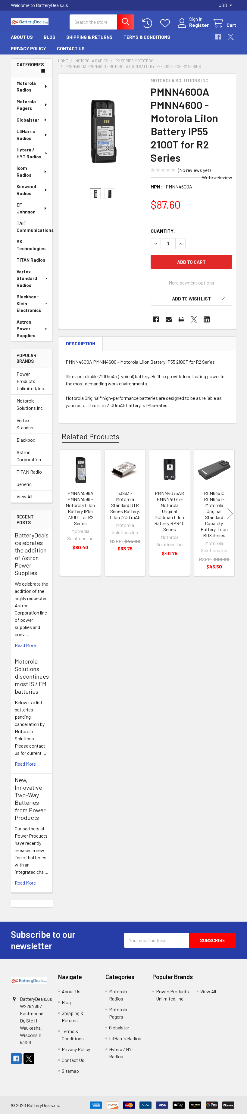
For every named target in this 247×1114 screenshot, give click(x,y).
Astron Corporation (29, 455)
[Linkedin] (206, 319)
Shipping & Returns (89, 37)
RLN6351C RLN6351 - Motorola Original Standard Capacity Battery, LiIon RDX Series (214, 514)
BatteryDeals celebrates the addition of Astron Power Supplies (31, 553)
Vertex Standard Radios (27, 278)
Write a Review (217, 177)
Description (80, 343)
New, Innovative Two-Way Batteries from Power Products (30, 798)
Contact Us (71, 48)
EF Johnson (26, 208)
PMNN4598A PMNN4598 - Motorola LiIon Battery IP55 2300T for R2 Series (80, 508)
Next (230, 514)
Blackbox (26, 440)
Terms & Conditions (147, 37)
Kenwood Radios (26, 190)
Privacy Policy (28, 48)
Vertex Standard (26, 423)
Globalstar (28, 120)
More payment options (191, 282)
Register (199, 25)
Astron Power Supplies (26, 328)
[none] (103, 131)
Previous (64, 514)
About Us (22, 37)
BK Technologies (31, 245)
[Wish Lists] (166, 23)
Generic (24, 484)
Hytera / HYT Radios (29, 153)
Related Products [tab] (90, 436)
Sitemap (70, 1071)
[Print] (181, 319)
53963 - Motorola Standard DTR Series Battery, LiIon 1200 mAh (125, 505)
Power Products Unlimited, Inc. (31, 381)
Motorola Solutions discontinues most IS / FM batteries (32, 676)
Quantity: (163, 231)
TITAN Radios (31, 260)
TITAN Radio (29, 472)
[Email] (168, 319)
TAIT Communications (34, 226)
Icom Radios (24, 171)
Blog (49, 37)
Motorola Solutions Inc (30, 404)
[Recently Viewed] (149, 23)
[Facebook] (218, 36)
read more (25, 645)
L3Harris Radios (26, 135)
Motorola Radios (26, 86)
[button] (191, 299)
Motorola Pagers (26, 105)
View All (24, 496)
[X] (230, 36)
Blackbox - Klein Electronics (29, 303)
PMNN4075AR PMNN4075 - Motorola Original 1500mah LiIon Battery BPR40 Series (169, 511)
